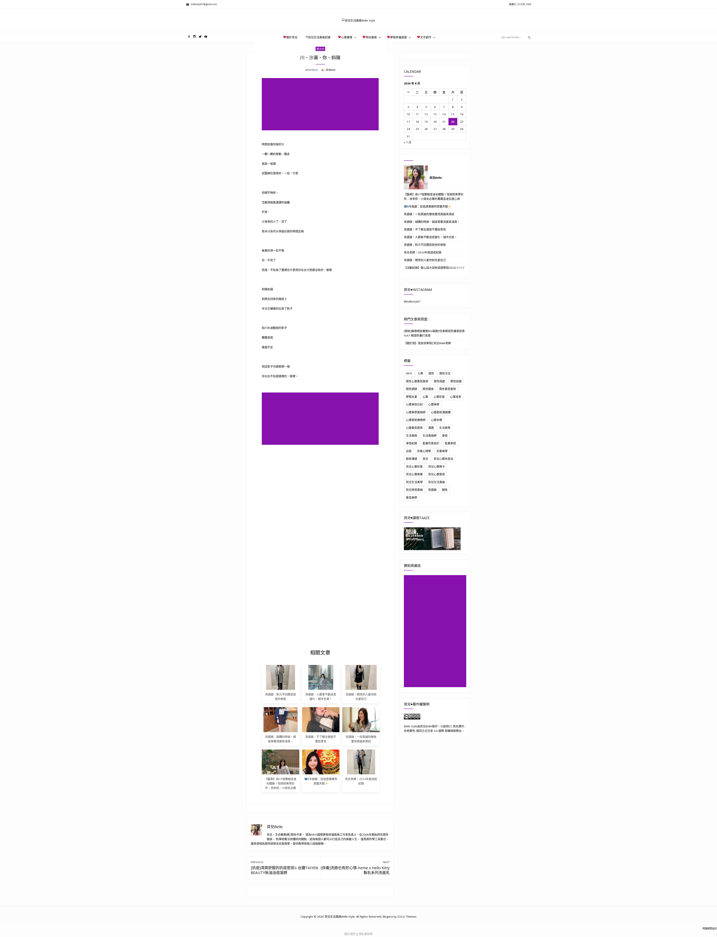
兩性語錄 (411, 389)
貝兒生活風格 (436, 482)
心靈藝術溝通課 (441, 412)
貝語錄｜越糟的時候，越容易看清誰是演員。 (432, 222)
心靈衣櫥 (436, 420)
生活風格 (411, 435)
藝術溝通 (411, 458)
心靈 (425, 396)
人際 (420, 373)
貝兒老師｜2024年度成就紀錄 (422, 252)
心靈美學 (433, 404)
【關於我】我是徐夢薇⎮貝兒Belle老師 (427, 343)
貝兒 (425, 458)
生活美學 (444, 427)
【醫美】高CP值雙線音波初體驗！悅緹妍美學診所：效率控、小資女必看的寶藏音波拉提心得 (433, 196)
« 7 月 (407, 142)
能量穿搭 (450, 443)
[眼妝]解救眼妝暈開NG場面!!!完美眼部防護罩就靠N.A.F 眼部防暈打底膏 (434, 333)
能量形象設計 (431, 443)
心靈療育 (346, 37)
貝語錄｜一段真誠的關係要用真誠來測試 (429, 214)
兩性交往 (445, 373)
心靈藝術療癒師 (416, 420)
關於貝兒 (291, 37)
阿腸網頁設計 (709, 928)
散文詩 (320, 48)
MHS (409, 373)
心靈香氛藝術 (414, 427)
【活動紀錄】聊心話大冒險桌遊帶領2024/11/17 (434, 267)
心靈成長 (455, 396)
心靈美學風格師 (416, 412)
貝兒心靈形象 (414, 466)
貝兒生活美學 (414, 482)
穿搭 (445, 435)
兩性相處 (439, 381)
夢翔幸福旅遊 (398, 37)
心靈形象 (439, 396)
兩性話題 (456, 381)
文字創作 (425, 37)
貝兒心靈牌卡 (436, 466)
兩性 (431, 373)
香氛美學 (411, 497)
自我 (409, 451)
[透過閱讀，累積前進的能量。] (435, 538)
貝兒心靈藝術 (436, 474)
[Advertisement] (321, 104)
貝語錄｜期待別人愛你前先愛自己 (425, 260)
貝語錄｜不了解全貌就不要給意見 (425, 229)
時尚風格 (371, 37)
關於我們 (350, 934)
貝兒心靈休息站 (443, 458)
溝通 (431, 427)
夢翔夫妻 (411, 396)
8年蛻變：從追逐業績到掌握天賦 (427, 206)
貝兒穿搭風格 (414, 489)
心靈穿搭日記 (414, 404)
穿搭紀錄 (411, 443)
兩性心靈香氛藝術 (417, 381)
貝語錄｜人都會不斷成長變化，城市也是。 (430, 237)
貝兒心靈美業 (414, 474)
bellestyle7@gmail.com (203, 4)
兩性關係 (428, 389)
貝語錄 (432, 489)
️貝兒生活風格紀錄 (319, 37)
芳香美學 (442, 451)
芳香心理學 (424, 451)
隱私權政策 (366, 934)
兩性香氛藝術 (447, 389)
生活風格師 (430, 435)
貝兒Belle (330, 70)
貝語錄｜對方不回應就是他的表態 (425, 244)
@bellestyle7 (412, 301)
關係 (445, 489)
